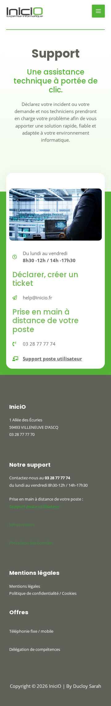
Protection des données (31, 543)
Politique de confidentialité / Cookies (42, 593)
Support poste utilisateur (34, 506)
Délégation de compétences (34, 649)
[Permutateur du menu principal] (98, 11)
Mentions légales (24, 586)
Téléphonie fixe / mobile (31, 631)
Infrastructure (22, 524)
